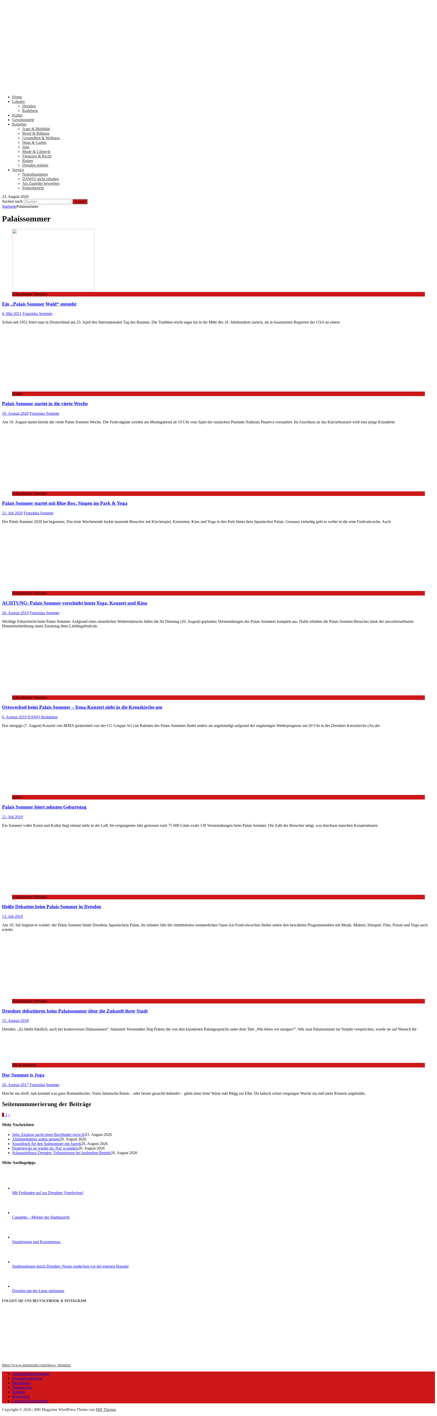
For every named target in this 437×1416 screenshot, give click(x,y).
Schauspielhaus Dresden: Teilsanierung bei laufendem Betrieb (61, 1153)
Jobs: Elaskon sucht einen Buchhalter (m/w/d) (48, 1134)
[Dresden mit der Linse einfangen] (31, 1286)
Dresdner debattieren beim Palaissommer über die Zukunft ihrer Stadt (75, 1011)
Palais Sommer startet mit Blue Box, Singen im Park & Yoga (64, 503)
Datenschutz (22, 1387)
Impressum (21, 1396)
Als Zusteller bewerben (40, 183)
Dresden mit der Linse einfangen (38, 1291)
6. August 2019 (14, 717)
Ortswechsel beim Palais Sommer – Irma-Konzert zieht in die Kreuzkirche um (82, 707)
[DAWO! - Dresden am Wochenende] (191, 88)
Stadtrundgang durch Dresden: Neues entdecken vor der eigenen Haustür (70, 1266)
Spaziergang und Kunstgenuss (36, 1242)
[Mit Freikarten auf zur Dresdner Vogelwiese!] (31, 1188)
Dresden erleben (35, 165)
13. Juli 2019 (12, 916)
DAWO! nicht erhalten (40, 179)
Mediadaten (21, 1383)
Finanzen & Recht (36, 156)
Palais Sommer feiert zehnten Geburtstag (44, 807)
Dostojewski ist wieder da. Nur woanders (45, 1148)
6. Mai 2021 (11, 313)
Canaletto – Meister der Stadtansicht (41, 1217)
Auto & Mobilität (36, 129)
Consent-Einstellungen (30, 1401)
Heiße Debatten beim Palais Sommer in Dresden (51, 906)
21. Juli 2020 (12, 513)
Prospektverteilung (27, 1378)
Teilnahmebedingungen (31, 1374)
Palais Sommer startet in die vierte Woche (45, 403)
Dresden (29, 106)
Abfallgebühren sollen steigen (36, 1139)
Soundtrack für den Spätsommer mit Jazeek (46, 1143)
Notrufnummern (35, 174)
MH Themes (106, 1409)
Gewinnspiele (23, 120)
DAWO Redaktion (43, 717)
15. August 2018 (15, 1020)
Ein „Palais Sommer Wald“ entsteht (39, 304)
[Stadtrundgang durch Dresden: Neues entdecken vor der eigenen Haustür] (31, 1262)
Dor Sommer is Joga (23, 1075)
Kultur (17, 115)
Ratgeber (19, 124)
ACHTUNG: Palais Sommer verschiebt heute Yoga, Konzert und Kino (74, 603)
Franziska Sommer (37, 313)
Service (18, 170)
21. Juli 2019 (12, 817)
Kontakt (18, 1392)
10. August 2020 (15, 413)
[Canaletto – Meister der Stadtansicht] (31, 1213)
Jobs (25, 147)
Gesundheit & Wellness (41, 138)
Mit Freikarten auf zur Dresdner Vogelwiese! (47, 1193)
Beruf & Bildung (35, 133)
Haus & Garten (34, 142)
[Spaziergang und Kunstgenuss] (31, 1237)
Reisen (27, 160)
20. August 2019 (15, 613)
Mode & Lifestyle (36, 151)
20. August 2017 (15, 1085)
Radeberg (30, 110)
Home (17, 97)
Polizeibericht (33, 188)
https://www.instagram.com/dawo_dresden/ (36, 1365)
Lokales (18, 101)
